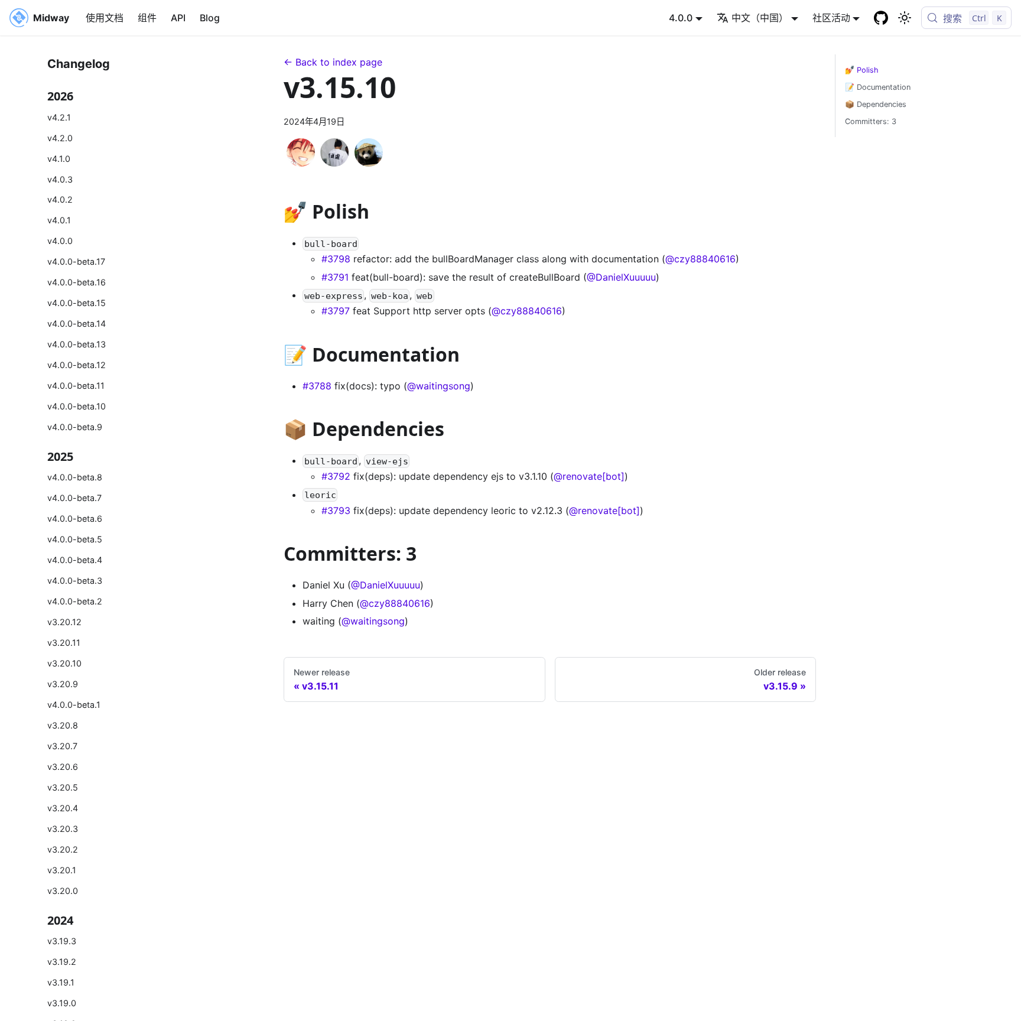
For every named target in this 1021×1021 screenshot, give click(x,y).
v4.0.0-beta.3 (74, 580)
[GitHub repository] (881, 17)
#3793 (335, 510)
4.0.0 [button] (680, 18)
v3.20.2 (62, 849)
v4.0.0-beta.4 (74, 560)
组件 (147, 18)
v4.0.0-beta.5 (74, 539)
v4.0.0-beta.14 (76, 323)
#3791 (335, 277)
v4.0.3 (60, 179)
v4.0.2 (60, 200)
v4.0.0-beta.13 (76, 344)
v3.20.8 (62, 725)
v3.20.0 (62, 891)
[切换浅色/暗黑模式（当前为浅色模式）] (904, 17)
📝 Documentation (878, 87)
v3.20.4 (62, 808)
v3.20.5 (62, 787)
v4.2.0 (60, 138)
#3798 (335, 259)
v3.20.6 (62, 767)
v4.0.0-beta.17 (76, 261)
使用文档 (104, 18)
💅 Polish (862, 70)
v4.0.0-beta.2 (74, 601)
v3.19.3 (61, 941)
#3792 (335, 476)
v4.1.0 (58, 159)
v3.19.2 (61, 962)
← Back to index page (333, 62)
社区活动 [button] (831, 18)
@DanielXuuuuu (621, 277)
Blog (210, 18)
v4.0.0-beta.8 (74, 478)
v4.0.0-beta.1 (73, 705)
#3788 (317, 386)
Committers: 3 (870, 121)
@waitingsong (438, 386)
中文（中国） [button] (759, 18)
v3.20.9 (62, 684)
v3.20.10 (64, 663)
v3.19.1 (60, 982)
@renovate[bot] (589, 476)
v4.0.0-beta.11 (76, 386)
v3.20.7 (62, 746)
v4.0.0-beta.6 (74, 519)
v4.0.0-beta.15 (76, 303)
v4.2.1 (59, 117)
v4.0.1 (59, 221)
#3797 (335, 311)
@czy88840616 (700, 259)
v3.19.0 (61, 1003)
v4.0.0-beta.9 (74, 427)
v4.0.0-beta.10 (76, 406)
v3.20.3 (62, 829)
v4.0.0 (60, 241)
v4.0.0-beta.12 (76, 365)
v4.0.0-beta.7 (74, 498)
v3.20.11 (63, 643)
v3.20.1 (61, 870)
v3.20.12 (64, 622)
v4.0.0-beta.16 (76, 282)
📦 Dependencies (875, 104)
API (178, 18)
